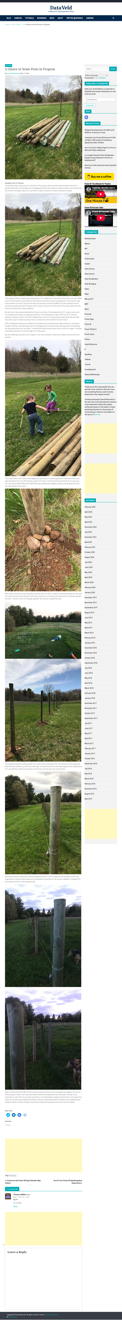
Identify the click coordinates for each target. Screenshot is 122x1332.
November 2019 (91, 603)
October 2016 (90, 759)
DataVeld (61, 7)
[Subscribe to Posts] (86, 117)
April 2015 (88, 799)
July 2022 (88, 532)
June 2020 (89, 567)
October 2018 (90, 658)
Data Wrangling (90, 284)
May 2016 (88, 774)
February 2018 (90, 693)
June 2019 (89, 618)
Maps (52, 18)
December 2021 (91, 537)
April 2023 (88, 522)
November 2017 (91, 708)
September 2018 (91, 663)
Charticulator (89, 259)
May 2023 (88, 517)
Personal (8, 65)
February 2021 (90, 547)
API (86, 249)
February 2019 (90, 638)
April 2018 (88, 683)
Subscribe (90, 105)
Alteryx (87, 244)
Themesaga (13, 1317)
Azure (87, 254)
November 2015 (91, 789)
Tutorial (87, 364)
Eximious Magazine (51, 1315)
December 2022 (91, 527)
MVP (86, 304)
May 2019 (88, 623)
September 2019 (91, 608)
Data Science (89, 274)
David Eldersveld (12, 73)
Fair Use (97, 414)
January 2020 (90, 592)
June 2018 (89, 673)
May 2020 (88, 572)
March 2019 (89, 633)
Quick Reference (91, 344)
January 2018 (90, 698)
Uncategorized (90, 369)
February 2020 (90, 587)
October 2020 (90, 552)
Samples (18, 18)
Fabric (87, 289)
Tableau (88, 359)
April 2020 (88, 577)
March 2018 (89, 688)
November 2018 (91, 653)
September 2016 (91, 764)
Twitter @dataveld (74, 18)
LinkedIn (89, 18)
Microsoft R (89, 299)
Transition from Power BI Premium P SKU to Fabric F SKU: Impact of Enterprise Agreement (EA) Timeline (100, 140)
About (60, 18)
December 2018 (91, 648)
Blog (9, 18)
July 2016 (88, 769)
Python (87, 339)
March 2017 (89, 743)
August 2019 (89, 613)
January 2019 (90, 643)
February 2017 (90, 748)
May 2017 (88, 733)
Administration (90, 239)
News (87, 309)
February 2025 (90, 507)
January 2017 (90, 754)
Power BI (88, 324)
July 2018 (88, 668)
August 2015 (89, 794)
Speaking (88, 354)
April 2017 (88, 738)
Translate (101, 78)
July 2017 (88, 723)
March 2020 (89, 582)
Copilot (87, 264)
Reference (41, 18)
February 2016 (90, 784)
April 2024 (88, 512)
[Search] (113, 18)
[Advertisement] (61, 46)
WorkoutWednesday (92, 374)
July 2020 (88, 562)
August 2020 (89, 557)
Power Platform (91, 329)
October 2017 (90, 713)
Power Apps (89, 319)
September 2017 (91, 718)
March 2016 (89, 779)
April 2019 (88, 628)
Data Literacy (89, 269)
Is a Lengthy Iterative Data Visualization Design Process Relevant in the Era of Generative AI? (99, 157)
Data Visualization (91, 279)
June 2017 (89, 728)
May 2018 (88, 678)
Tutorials (29, 18)
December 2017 (91, 703)
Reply (15, 1206)
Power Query (89, 334)
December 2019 (91, 597)
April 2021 (88, 542)
